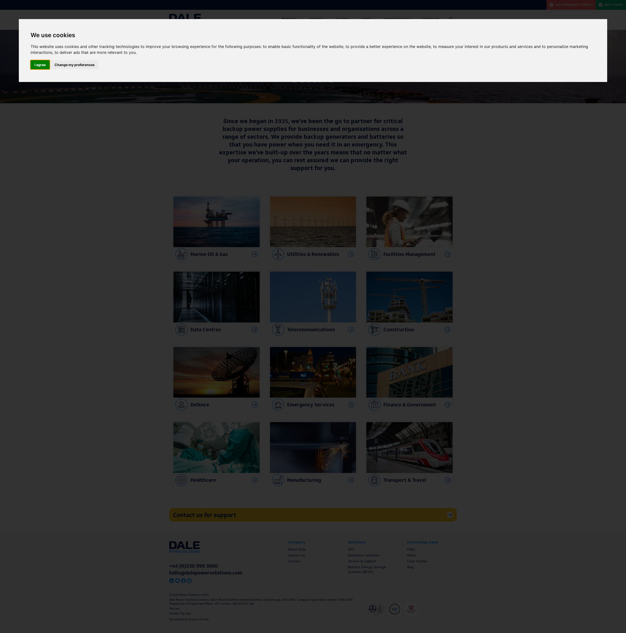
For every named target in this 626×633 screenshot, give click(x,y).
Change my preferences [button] (75, 65)
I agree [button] (40, 65)
